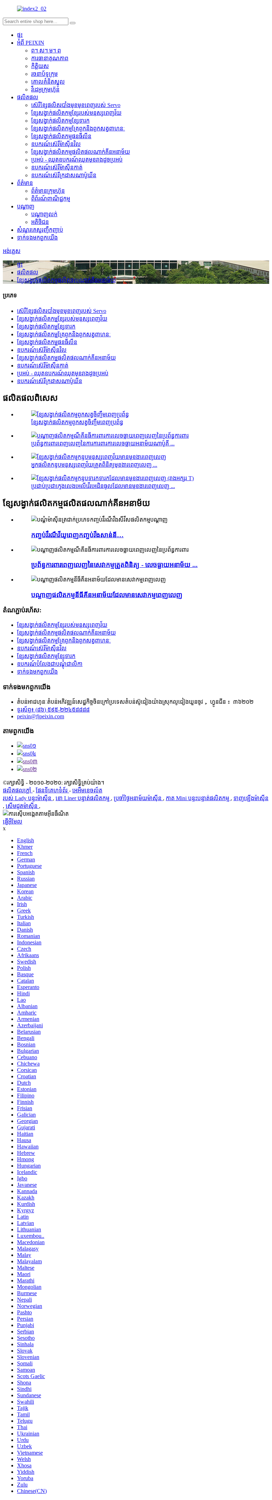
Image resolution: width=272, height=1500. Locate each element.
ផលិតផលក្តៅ (18, 790)
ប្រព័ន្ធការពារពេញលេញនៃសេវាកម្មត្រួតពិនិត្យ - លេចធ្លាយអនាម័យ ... (114, 564)
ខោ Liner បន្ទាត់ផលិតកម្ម (83, 798)
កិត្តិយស (40, 66)
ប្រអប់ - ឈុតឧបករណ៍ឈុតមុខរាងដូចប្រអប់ (77, 160)
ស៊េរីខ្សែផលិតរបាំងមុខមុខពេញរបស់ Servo (75, 105)
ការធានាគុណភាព (49, 58)
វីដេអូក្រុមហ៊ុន (45, 89)
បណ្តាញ (25, 206)
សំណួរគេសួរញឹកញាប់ (40, 230)
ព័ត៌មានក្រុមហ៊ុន (48, 191)
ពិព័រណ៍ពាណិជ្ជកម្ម (50, 199)
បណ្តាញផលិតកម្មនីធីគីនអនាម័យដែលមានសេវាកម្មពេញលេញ (106, 595)
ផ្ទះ (20, 35)
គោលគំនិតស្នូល (48, 82)
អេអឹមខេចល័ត (87, 790)
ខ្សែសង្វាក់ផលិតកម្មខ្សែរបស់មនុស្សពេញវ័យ (76, 113)
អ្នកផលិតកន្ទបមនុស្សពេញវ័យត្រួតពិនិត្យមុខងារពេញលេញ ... (94, 465)
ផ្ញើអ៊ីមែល (12, 822)
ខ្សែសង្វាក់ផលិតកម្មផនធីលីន (61, 136)
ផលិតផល (27, 97)
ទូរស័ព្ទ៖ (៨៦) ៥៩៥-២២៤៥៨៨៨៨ (53, 710)
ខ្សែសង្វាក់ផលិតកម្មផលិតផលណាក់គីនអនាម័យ (80, 152)
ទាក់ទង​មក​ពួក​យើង (37, 238)
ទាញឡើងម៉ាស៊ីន (250, 798)
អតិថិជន (40, 222)
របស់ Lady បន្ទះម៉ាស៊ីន (28, 798)
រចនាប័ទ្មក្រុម (44, 74)
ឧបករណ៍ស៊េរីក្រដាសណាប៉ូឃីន (63, 175)
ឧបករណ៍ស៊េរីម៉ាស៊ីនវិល (56, 144)
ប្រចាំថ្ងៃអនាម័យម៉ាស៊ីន (138, 798)
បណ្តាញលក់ (44, 214)
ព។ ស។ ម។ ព (46, 50)
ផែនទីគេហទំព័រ (52, 790)
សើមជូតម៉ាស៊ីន (22, 806)
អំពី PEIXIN (30, 43)
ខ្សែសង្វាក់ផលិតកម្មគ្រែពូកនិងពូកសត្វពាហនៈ (78, 128)
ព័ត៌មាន (25, 183)
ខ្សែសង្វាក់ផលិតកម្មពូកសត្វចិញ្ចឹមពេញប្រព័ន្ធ (77, 422)
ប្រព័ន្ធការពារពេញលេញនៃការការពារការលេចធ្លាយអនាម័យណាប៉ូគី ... (103, 443)
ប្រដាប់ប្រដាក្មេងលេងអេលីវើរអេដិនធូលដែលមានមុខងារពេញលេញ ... (103, 486)
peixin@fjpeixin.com (40, 716)
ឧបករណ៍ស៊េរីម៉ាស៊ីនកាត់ (57, 167)
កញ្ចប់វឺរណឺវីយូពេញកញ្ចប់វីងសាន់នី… (77, 535)
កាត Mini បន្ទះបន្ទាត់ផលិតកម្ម (198, 798)
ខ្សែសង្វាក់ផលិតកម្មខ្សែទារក (60, 121)
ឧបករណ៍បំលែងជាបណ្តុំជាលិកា (50, 664)
